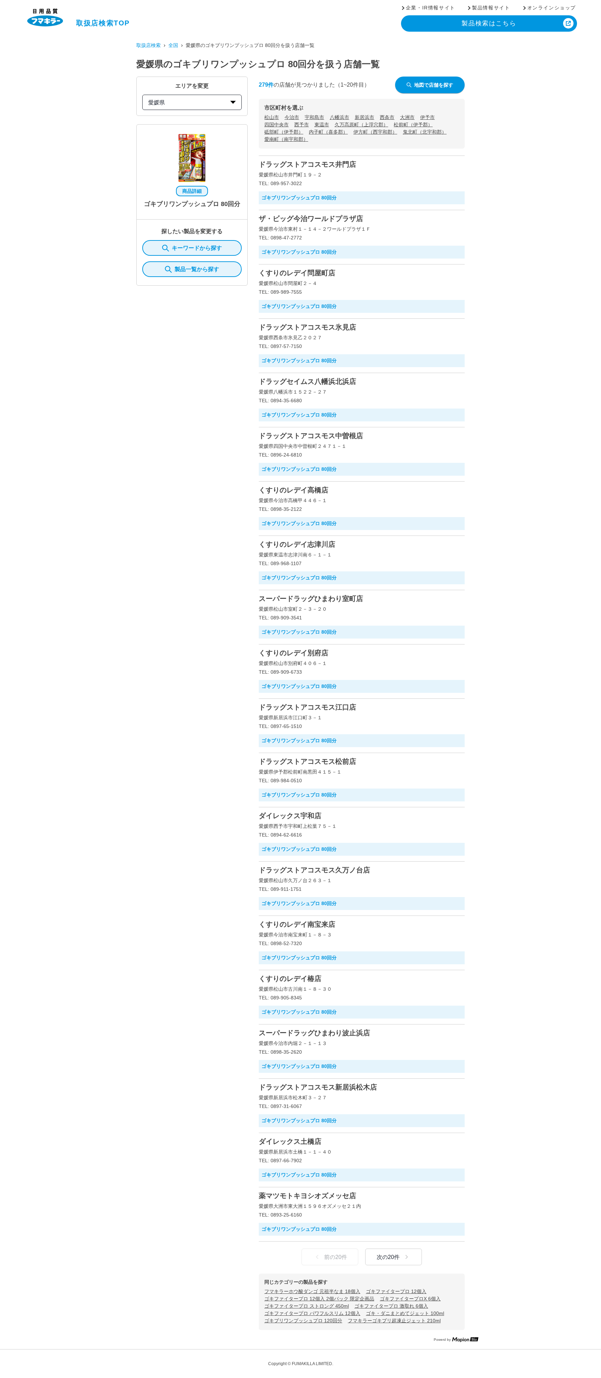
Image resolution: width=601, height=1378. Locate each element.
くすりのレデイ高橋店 (293, 490)
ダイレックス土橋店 (290, 1141)
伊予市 (427, 117)
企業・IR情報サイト (430, 7)
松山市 (271, 117)
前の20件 (335, 1257)
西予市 (301, 124)
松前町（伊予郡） (413, 124)
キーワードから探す (197, 248)
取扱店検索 (148, 45)
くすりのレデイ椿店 (290, 978)
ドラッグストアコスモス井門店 (307, 164)
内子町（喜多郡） (328, 132)
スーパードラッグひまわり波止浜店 (314, 1033)
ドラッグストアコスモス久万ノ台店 (314, 870)
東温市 (321, 124)
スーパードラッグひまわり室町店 (311, 598)
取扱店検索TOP (103, 23)
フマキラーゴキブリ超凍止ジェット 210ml (394, 1320)
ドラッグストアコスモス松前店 (307, 761)
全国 (173, 45)
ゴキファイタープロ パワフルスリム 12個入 (312, 1313)
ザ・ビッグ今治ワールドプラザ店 (311, 218)
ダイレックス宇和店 (290, 815)
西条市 (387, 117)
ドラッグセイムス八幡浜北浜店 (307, 381)
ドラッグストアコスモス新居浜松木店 (318, 1087)
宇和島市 (314, 117)
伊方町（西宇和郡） (375, 132)
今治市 (292, 117)
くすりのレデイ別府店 (293, 653)
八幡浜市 (339, 117)
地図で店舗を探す (433, 85)
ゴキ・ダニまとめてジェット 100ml (405, 1313)
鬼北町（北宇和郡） (425, 132)
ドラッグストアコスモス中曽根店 (311, 435)
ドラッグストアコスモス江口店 (307, 707)
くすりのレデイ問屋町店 (297, 273)
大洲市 (407, 117)
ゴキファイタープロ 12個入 (396, 1291)
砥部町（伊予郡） (283, 132)
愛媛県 (156, 102)
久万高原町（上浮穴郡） (361, 124)
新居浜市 (364, 117)
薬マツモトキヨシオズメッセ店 (307, 1195)
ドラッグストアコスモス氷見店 (307, 327)
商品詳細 (192, 191)
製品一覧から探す (197, 269)
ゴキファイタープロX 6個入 (410, 1298)
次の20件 (388, 1257)
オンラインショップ (551, 7)
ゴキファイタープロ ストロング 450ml (306, 1306)
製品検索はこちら (489, 23)
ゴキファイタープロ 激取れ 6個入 (391, 1306)
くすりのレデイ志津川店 (297, 544)
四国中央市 (276, 124)
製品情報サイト (491, 7)
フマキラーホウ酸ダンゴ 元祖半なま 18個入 (312, 1291)
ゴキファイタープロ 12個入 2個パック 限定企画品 (319, 1298)
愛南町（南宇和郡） (286, 139)
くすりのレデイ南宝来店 (297, 924)
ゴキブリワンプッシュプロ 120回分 (303, 1320)
